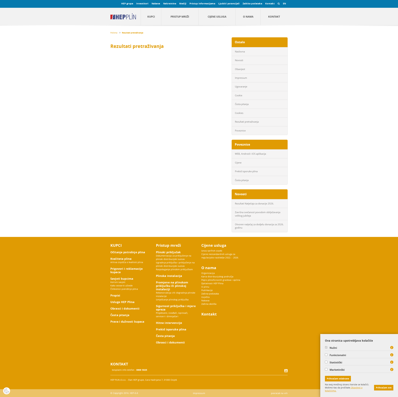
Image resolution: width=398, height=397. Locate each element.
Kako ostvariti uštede (121, 285)
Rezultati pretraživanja (132, 32)
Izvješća (205, 297)
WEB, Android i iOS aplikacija (250, 153)
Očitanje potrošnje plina (127, 252)
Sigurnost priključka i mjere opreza (176, 307)
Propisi (115, 295)
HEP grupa (127, 3)
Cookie (238, 95)
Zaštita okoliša (208, 303)
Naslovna (240, 51)
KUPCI (151, 16)
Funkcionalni (338, 355)
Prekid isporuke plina (246, 171)
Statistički (336, 362)
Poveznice (240, 130)
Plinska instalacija (169, 276)
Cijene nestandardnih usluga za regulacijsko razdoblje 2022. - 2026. (220, 256)
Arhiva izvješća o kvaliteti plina (126, 262)
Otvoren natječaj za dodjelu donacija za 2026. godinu (259, 226)
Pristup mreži (180, 16)
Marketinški (337, 370)
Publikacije (207, 290)
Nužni (333, 348)
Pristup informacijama (202, 3)
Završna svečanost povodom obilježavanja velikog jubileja (257, 214)
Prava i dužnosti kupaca (127, 321)
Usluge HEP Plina (122, 302)
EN (284, 3)
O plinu (205, 286)
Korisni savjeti (117, 282)
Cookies (239, 112)
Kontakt (270, 3)
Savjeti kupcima (121, 278)
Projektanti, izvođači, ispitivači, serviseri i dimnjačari (172, 314)
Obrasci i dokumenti (124, 308)
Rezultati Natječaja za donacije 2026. (254, 203)
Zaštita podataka (252, 3)
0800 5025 (141, 369)
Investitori (142, 3)
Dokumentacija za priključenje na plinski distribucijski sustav (173, 257)
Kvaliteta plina (121, 259)
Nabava (156, 3)
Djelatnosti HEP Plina (212, 283)
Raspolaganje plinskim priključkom (174, 269)
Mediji (182, 3)
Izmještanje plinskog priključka (172, 299)
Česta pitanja (242, 104)
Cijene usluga (217, 16)
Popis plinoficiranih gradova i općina (220, 279)
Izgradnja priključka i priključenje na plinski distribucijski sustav (175, 264)
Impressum (241, 77)
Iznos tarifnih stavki (211, 250)
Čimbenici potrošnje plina (124, 288)
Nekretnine (169, 3)
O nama (248, 16)
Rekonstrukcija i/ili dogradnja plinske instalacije (175, 294)
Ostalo (240, 42)
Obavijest (240, 69)
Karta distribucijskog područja (217, 276)
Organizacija (208, 273)
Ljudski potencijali (228, 3)
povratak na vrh (279, 393)
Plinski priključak (168, 252)
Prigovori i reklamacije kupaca (126, 270)
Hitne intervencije (169, 323)
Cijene (238, 162)
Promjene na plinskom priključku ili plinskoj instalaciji (172, 286)
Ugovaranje (241, 86)
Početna (113, 32)
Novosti (239, 60)
